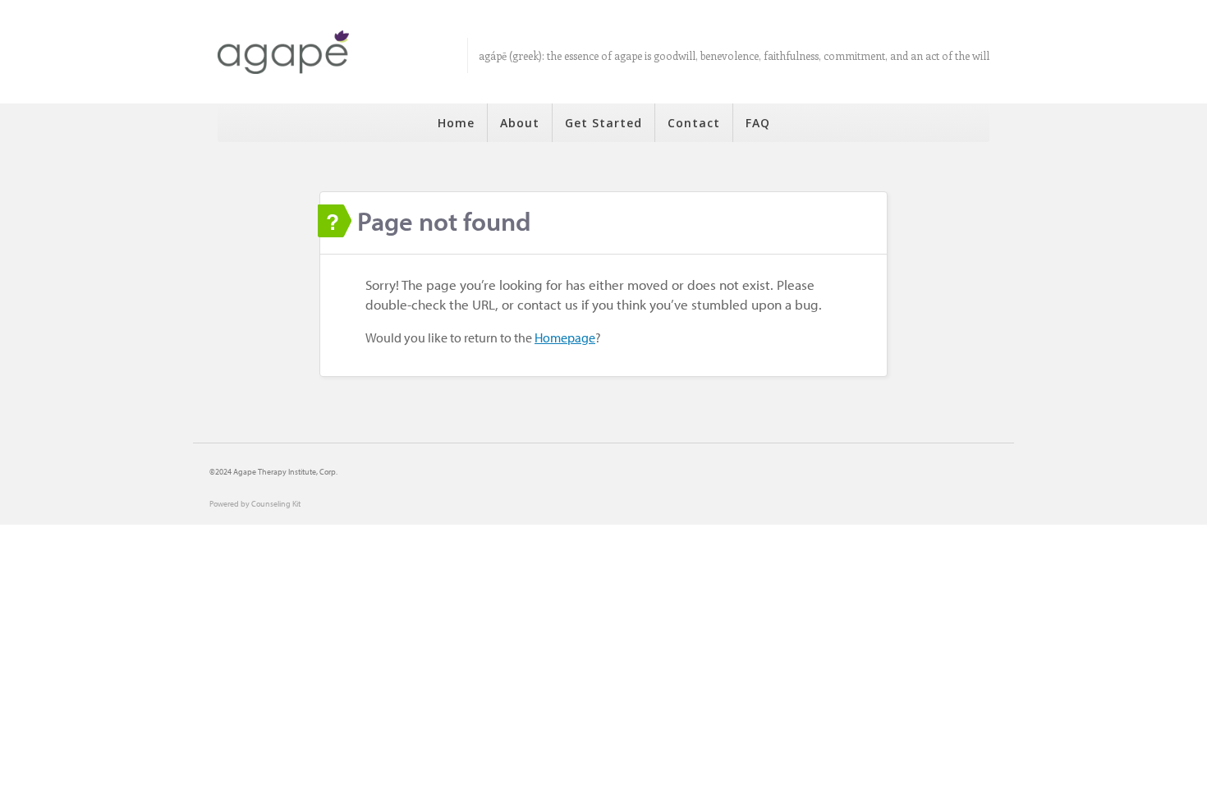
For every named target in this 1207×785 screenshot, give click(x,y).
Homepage (565, 337)
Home (456, 123)
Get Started (603, 123)
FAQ (758, 123)
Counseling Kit (276, 503)
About (519, 123)
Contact (694, 123)
